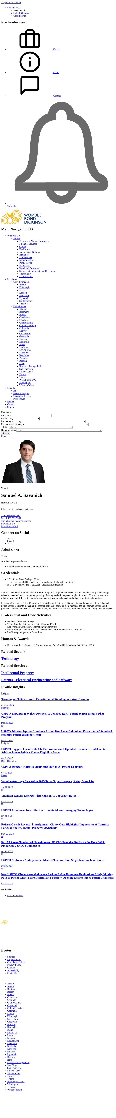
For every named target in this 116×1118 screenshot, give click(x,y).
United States (13, 7)
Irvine (22, 344)
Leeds (22, 290)
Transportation (26, 276)
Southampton (25, 301)
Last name (6, 415)
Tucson (22, 374)
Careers (10, 404)
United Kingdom (21, 13)
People (10, 401)
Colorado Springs (27, 325)
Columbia (24, 328)
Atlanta (22, 309)
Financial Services (28, 244)
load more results (15, 895)
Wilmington (25, 382)
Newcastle (24, 295)
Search (10, 407)
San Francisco (26, 369)
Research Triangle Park (30, 366)
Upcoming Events (22, 396)
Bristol (22, 284)
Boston (22, 314)
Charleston (24, 317)
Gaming (23, 246)
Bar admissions (8, 430)
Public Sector (25, 263)
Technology (25, 273)
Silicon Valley (26, 371)
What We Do (13, 235)
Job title (5, 427)
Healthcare (24, 249)
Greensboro (25, 333)
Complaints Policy (16, 962)
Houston (23, 339)
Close (4, 436)
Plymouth (24, 298)
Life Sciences (25, 257)
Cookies (11, 967)
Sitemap (11, 956)
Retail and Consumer (29, 268)
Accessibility (13, 970)
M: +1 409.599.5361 (11, 518)
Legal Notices (14, 959)
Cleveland (12, 1005)
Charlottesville (26, 322)
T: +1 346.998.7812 (10, 515)
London (23, 292)
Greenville (24, 336)
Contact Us (12, 973)
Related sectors (8, 421)
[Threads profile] (5, 978)
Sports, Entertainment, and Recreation (37, 271)
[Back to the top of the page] (24, 1115)
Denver (22, 331)
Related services (9, 424)
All (14, 390)
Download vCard (9, 526)
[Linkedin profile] (2, 978)
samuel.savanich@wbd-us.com (16, 521)
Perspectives (19, 399)
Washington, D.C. (28, 380)
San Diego (12, 1065)
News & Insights (21, 393)
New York (24, 355)
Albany (10, 983)
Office (4, 418)
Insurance (24, 254)
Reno (21, 363)
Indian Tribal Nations (29, 252)
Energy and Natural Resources (33, 241)
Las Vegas (24, 347)
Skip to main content (11, 2)
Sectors (16, 238)
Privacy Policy (14, 965)
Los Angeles (25, 350)
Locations (12, 279)
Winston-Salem (26, 385)
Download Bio (8, 523)
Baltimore (24, 312)
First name (6, 412)
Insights (11, 388)
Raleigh (23, 360)
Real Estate (24, 265)
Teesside (23, 303)
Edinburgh (24, 287)
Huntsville (24, 341)
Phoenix (23, 358)
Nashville (23, 352)
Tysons (22, 377)
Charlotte (23, 320)
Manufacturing (26, 260)
